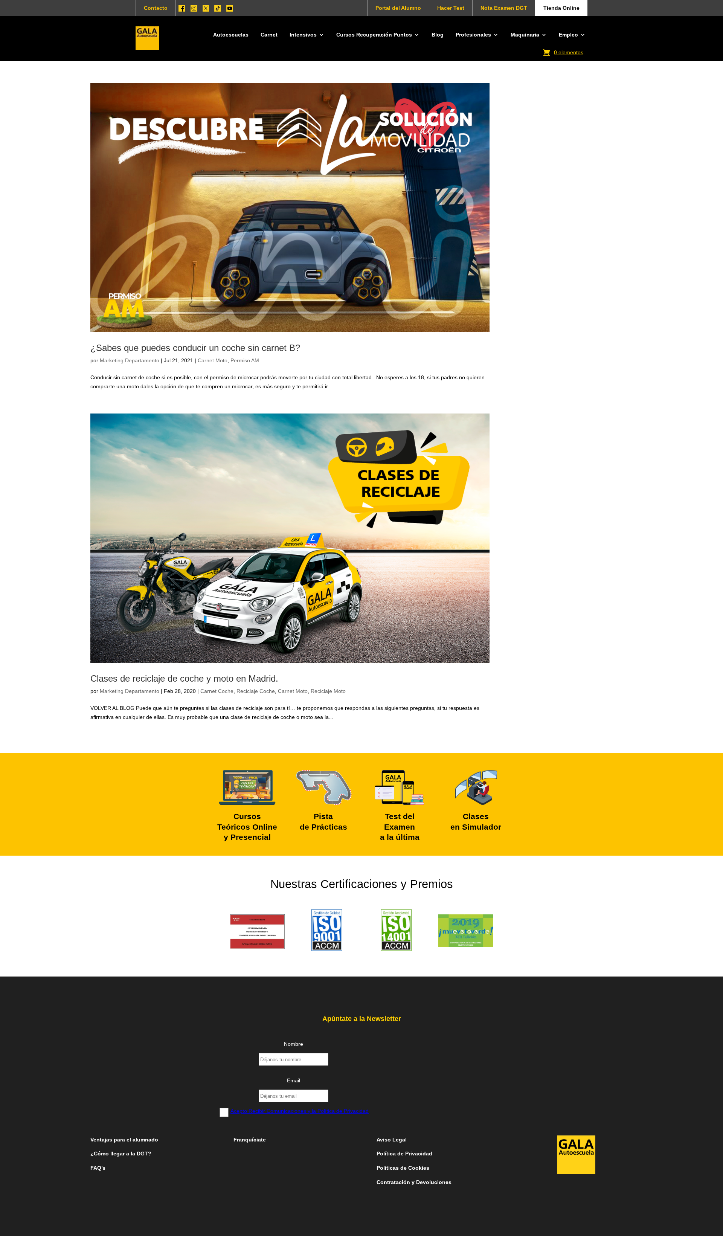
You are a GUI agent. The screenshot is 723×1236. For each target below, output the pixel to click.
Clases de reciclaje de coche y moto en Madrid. (184, 678)
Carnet (269, 35)
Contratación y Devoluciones (414, 1182)
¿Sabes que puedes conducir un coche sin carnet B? (195, 348)
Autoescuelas (231, 35)
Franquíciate (249, 1140)
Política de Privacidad (404, 1154)
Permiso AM (244, 360)
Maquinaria (525, 35)
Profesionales (473, 35)
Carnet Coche (216, 691)
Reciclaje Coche (255, 691)
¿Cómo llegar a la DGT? (120, 1154)
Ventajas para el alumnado (124, 1140)
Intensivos (303, 35)
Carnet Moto (212, 360)
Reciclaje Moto (328, 691)
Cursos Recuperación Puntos (374, 35)
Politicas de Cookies (403, 1168)
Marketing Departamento (129, 360)
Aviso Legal (392, 1140)
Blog (438, 35)
